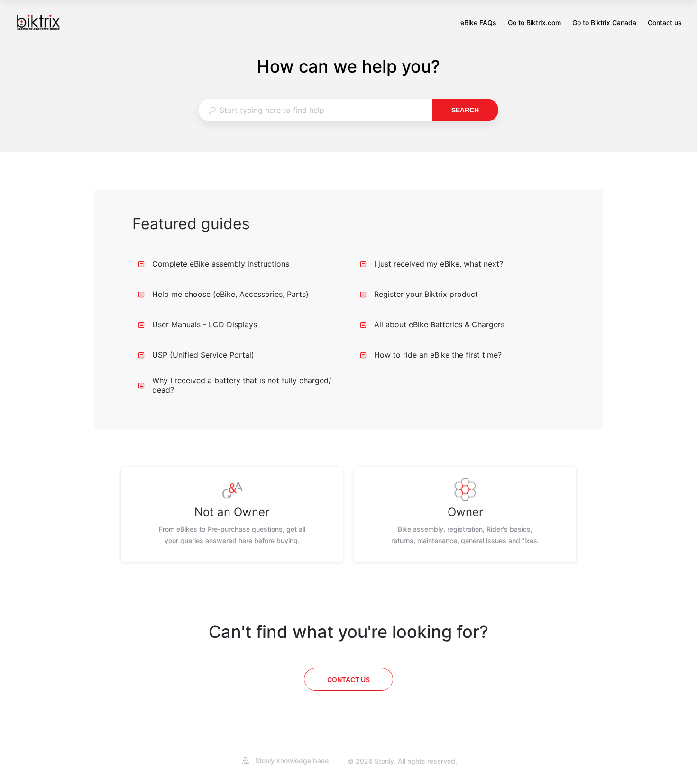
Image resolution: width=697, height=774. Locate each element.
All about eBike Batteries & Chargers (439, 324)
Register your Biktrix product (426, 294)
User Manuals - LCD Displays (204, 324)
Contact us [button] (665, 22)
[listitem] (232, 514)
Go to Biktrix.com (534, 23)
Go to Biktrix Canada (604, 23)
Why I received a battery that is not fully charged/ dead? (241, 385)
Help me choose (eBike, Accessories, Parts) (230, 294)
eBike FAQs (478, 23)
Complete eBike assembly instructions (220, 263)
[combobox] (315, 110)
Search (465, 110)
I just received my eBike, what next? (438, 263)
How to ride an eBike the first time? (438, 354)
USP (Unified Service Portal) (203, 354)
